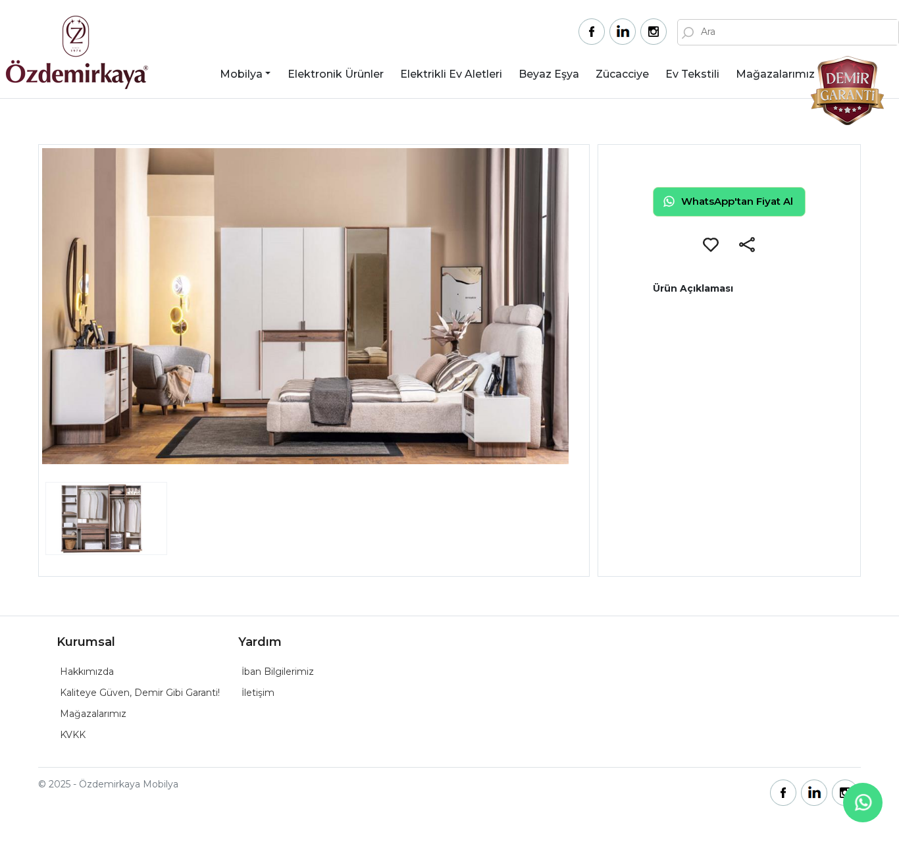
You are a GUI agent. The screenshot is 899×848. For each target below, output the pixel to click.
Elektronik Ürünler (336, 74)
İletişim (258, 693)
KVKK (73, 735)
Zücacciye (622, 74)
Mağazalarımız (775, 74)
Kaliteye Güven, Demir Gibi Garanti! (140, 693)
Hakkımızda (87, 671)
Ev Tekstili (692, 74)
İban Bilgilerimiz (278, 671)
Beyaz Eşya (549, 74)
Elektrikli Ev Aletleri (451, 74)
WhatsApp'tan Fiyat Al (737, 201)
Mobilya (241, 74)
